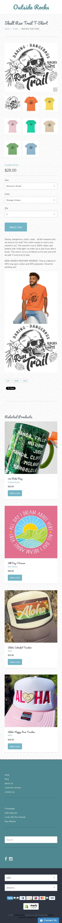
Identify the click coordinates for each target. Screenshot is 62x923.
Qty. (6, 208)
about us (9, 783)
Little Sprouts (11, 813)
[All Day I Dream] (31, 532)
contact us (9, 792)
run (7, 381)
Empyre (51, 915)
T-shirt (15, 29)
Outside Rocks (31, 7)
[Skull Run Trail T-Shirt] (12, 103)
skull (16, 381)
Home (7, 29)
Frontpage (10, 808)
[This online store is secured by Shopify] (31, 906)
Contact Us (50, 920)
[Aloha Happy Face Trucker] (31, 701)
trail (25, 381)
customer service (13, 787)
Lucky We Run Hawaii (15, 817)
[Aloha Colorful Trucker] (31, 616)
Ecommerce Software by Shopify (31, 917)
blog (7, 779)
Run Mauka (10, 821)
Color (7, 194)
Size (7, 180)
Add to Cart (15, 227)
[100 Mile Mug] (31, 447)
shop (7, 775)
